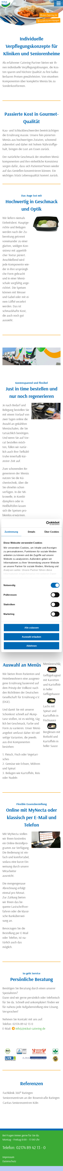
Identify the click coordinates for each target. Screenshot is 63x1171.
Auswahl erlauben (31, 636)
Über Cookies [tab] (51, 531)
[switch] (55, 594)
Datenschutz (9, 1161)
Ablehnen (31, 645)
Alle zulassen (31, 627)
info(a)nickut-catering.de (30, 1028)
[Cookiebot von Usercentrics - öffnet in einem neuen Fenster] (46, 523)
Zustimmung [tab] (11, 531)
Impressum (8, 1157)
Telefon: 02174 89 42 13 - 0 (24, 1147)
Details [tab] (31, 531)
